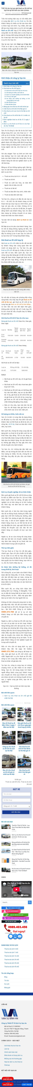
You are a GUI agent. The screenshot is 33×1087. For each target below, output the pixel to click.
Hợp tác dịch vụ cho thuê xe (13, 1062)
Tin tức (6, 980)
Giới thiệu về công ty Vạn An (13, 86)
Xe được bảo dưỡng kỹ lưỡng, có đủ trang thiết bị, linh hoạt (18, 99)
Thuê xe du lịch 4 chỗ (11, 949)
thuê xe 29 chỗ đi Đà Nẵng (20, 304)
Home (3, 13)
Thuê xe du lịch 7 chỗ (11, 952)
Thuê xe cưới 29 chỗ (16, 13)
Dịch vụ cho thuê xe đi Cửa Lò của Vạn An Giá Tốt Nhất (17, 125)
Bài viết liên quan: (11, 102)
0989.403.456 (7, 1079)
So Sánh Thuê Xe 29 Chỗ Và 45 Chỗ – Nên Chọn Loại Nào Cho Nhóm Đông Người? (21, 852)
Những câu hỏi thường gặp (13, 1059)
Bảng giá (7, 987)
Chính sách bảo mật (10, 1052)
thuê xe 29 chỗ (7, 30)
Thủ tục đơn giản (11, 96)
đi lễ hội (11, 424)
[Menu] (3, 3)
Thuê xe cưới (8, 13)
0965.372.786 (7, 612)
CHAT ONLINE (27, 1084)
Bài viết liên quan (11, 104)
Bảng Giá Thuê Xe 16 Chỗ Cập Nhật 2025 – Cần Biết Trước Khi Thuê (21, 861)
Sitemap (7, 1065)
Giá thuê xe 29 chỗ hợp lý (12, 88)
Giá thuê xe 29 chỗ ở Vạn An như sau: (16, 90)
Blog (5, 977)
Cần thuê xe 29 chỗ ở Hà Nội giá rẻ (15, 109)
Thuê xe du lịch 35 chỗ (11, 963)
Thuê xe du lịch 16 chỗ (11, 956)
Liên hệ (6, 1049)
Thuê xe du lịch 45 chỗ (11, 967)
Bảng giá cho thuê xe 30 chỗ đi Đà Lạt (16, 106)
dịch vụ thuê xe (23, 220)
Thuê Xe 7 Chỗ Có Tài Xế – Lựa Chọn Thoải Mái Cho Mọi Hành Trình (21, 827)
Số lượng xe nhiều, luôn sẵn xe (15, 92)
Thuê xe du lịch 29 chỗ (11, 959)
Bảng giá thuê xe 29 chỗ (9, 321)
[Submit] (30, 902)
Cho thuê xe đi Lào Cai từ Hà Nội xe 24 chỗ (17, 112)
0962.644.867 (7, 1084)
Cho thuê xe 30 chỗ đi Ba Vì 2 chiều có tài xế (17, 116)
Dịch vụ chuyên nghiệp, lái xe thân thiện (18, 94)
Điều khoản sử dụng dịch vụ (13, 1055)
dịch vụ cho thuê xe (18, 21)
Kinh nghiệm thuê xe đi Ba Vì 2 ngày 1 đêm (17, 120)
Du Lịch (6, 984)
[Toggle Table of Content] (26, 83)
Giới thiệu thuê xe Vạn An (12, 1046)
